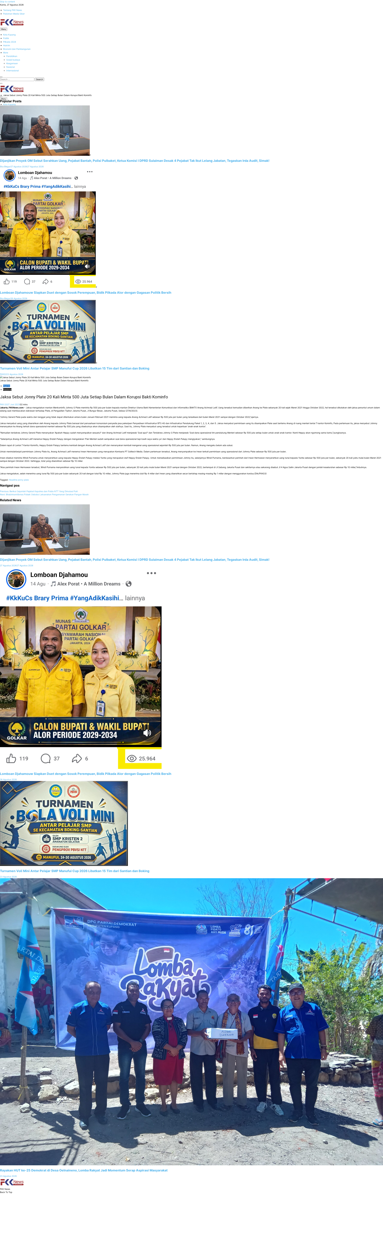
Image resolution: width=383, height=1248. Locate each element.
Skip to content (7, 1)
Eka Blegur (5, 166)
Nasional (10, 67)
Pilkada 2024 (9, 42)
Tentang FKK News (12, 10)
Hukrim (6, 45)
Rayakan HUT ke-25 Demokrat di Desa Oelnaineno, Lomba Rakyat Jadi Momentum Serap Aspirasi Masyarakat (84, 1170)
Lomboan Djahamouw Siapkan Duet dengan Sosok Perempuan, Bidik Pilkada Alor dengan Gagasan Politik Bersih (85, 292)
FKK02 (3, 374)
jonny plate (23, 480)
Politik (6, 38)
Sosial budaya (13, 59)
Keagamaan (12, 63)
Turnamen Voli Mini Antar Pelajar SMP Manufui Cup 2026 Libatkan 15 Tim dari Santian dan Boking (74, 368)
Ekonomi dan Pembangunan (17, 49)
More (5, 52)
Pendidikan (11, 56)
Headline (13, 480)
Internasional (12, 70)
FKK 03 (3, 404)
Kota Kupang (9, 34)
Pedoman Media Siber (14, 13)
